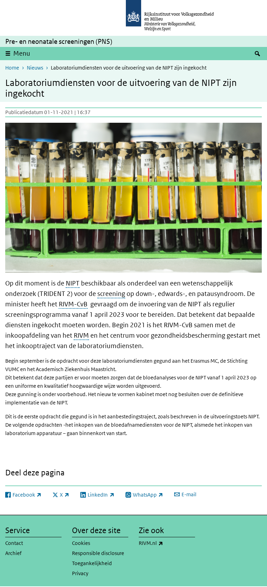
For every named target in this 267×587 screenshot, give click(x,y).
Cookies (81, 543)
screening (111, 294)
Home (12, 67)
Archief (13, 553)
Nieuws (35, 67)
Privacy (80, 573)
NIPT (73, 283)
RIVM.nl (166, 542)
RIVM (81, 335)
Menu (21, 53)
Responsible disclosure (98, 553)
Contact (14, 543)
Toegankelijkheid (92, 563)
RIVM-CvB (73, 304)
